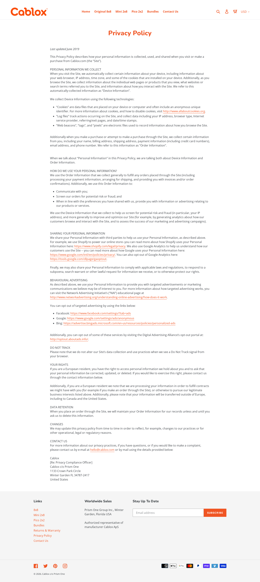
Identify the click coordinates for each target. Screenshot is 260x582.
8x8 (36, 510)
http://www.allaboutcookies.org (184, 111)
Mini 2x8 (39, 515)
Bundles (39, 525)
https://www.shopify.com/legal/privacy (99, 246)
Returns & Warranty (47, 530)
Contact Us (41, 541)
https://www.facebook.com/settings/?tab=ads (100, 313)
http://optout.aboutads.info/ (69, 339)
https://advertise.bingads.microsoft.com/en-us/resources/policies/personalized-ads (119, 323)
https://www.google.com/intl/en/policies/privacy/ (82, 255)
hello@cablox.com (102, 450)
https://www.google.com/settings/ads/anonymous (100, 318)
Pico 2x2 (39, 520)
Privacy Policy (43, 536)
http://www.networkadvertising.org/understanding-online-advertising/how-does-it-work (108, 297)
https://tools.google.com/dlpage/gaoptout (78, 259)
